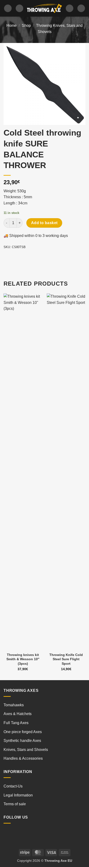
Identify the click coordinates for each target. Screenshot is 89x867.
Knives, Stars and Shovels (26, 750)
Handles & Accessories (23, 758)
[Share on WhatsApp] (8, 258)
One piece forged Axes (23, 732)
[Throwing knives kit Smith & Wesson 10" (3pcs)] (23, 471)
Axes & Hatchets (18, 714)
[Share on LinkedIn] (51, 258)
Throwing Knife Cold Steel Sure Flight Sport (66, 659)
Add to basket (44, 223)
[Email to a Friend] (33, 258)
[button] (8, 8)
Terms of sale (15, 804)
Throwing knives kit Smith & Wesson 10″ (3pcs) (22, 659)
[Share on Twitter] (25, 258)
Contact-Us (13, 786)
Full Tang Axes (16, 723)
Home (11, 26)
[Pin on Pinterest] (42, 258)
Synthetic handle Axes (22, 741)
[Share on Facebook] (16, 258)
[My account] (69, 8)
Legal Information (18, 795)
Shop (26, 26)
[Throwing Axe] (44, 8)
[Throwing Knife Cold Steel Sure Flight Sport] (66, 471)
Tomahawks (14, 705)
